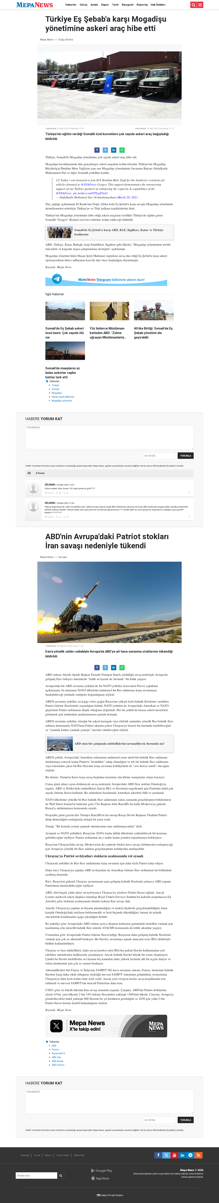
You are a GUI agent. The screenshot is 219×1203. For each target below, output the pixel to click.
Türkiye (55, 385)
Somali (55, 389)
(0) (59, 493)
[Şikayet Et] (189, 493)
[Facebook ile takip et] (158, 1155)
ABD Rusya (57, 1061)
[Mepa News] (35, 4)
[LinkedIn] (113, 150)
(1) (59, 517)
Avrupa (62, 557)
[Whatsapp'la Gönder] (122, 150)
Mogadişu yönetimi (62, 400)
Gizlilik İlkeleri (62, 1155)
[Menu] (200, 5)
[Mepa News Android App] (101, 1170)
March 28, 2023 (128, 197)
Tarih (115, 4)
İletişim (48, 1155)
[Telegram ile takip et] (190, 1155)
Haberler (70, 4)
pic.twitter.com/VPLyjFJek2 (90, 193)
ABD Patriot (58, 1065)
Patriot (55, 1049)
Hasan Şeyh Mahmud (63, 396)
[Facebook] (97, 150)
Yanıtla (50, 493)
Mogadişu (57, 393)
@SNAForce (89, 184)
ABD (54, 1045)
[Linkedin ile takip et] (182, 1155)
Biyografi (127, 4)
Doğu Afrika (65, 39)
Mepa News (47, 39)
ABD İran (56, 1057)
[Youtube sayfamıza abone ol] (174, 1155)
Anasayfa (25, 1155)
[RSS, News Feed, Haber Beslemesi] (198, 1155)
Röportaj (142, 4)
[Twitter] (105, 150)
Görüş (83, 4)
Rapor (105, 4)
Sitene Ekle (79, 1155)
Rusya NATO (58, 1053)
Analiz (94, 4)
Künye (37, 1155)
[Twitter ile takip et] (166, 1155)
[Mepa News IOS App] (101, 1178)
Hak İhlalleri (158, 4)
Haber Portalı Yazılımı (112, 1195)
